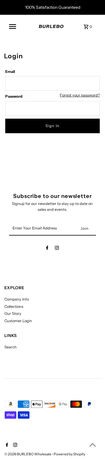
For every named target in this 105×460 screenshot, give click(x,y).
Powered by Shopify (69, 454)
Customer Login (18, 321)
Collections (13, 306)
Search (10, 347)
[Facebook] (47, 249)
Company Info (16, 299)
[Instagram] (57, 249)
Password (13, 96)
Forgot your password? (80, 95)
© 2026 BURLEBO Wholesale (28, 454)
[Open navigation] (21, 26)
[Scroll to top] (92, 444)
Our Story (12, 313)
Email (10, 71)
